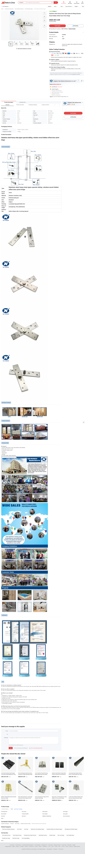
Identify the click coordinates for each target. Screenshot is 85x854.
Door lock (24, 816)
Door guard (65, 813)
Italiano (36, 846)
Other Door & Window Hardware (8, 829)
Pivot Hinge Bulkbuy (26, 838)
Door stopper (45, 813)
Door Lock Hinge (61, 835)
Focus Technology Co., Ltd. (34, 849)
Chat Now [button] (76, 25)
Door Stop (26, 829)
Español (17, 846)
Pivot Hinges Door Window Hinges (40, 8)
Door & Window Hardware (19, 8)
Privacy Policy (61, 849)
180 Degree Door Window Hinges (71, 829)
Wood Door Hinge (16, 838)
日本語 (56, 846)
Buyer (55, 6)
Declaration (55, 849)
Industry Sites (50, 844)
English (13, 846)
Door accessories (66, 816)
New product (44, 811)
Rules (83, 6)
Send (11, 748)
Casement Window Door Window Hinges (54, 829)
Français (26, 846)
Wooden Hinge (52, 835)
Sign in (82, 3)
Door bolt (3, 816)
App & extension (68, 6)
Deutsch (40, 846)
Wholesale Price (44, 844)
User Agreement (49, 849)
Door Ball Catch (4, 811)
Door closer (24, 811)
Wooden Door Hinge (6, 838)
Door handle (3, 813)
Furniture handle (25, 813)
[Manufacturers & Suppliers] (8, 2)
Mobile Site (69, 844)
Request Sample (72, 28)
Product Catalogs (18, 809)
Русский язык (31, 846)
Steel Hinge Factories (43, 835)
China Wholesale (37, 844)
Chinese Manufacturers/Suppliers (27, 844)
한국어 (52, 846)
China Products (18, 844)
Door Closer (19, 829)
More (2, 840)
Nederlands (45, 846)
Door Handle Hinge (70, 835)
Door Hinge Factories (6, 835)
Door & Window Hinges (29, 8)
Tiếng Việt (71, 846)
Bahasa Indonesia (77, 846)
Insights (74, 844)
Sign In (51, 96)
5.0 (68, 104)
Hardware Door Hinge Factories (30, 835)
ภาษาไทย (62, 846)
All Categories (5, 6)
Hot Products (12, 844)
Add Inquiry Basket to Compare (24, 48)
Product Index (64, 844)
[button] (57, 105)
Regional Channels (57, 844)
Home (2, 8)
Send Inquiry (57, 25)
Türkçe (67, 846)
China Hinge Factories (17, 835)
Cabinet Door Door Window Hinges (37, 829)
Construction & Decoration (9, 8)
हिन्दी (59, 846)
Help (61, 6)
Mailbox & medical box (46, 816)
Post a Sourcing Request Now (35, 748)
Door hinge (65, 811)
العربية (49, 846)
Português (22, 846)
